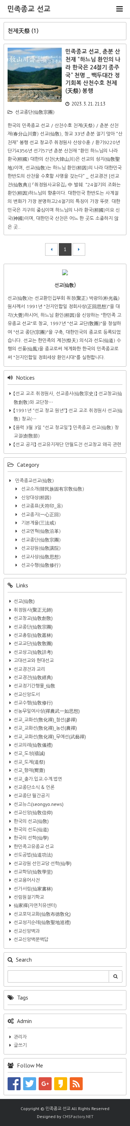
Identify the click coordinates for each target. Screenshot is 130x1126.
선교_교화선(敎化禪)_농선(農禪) (45, 728)
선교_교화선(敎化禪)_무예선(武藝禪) (50, 737)
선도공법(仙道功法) (33, 855)
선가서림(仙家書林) (33, 889)
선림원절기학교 (29, 897)
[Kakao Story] (60, 1083)
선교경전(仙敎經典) (33, 677)
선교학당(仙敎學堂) (33, 872)
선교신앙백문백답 (31, 939)
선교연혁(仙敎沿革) (40, 531)
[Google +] (45, 1083)
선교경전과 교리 (29, 669)
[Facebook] (14, 1083)
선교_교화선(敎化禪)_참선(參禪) (45, 720)
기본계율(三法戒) (38, 523)
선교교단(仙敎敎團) (33, 643)
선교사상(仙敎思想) (40, 557)
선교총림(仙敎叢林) (33, 635)
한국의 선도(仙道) (31, 830)
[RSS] (76, 1083)
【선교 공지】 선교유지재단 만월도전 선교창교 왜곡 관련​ (67, 444)
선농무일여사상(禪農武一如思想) (47, 711)
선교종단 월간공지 (31, 796)
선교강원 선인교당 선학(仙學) (43, 863)
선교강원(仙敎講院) (40, 548)
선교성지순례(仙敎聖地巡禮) (42, 922)
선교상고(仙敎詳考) (33, 652)
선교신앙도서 (27, 694)
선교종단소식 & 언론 (34, 787)
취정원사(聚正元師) (33, 610)
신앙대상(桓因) (35, 497)
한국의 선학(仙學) (31, 838)
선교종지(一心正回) (40, 514)
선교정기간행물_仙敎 (34, 686)
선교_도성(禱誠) (29, 753)
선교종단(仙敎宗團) (35, 112)
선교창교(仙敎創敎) (33, 618)
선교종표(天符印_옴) (41, 506)
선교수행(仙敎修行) (40, 565)
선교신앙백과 (27, 931)
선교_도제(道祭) (29, 762)
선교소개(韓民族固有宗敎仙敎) (52, 489)
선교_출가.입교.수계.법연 (38, 779)
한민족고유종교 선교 (34, 847)
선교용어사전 (27, 880)
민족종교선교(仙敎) (34, 480)
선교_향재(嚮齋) (29, 770)
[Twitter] (29, 1083)
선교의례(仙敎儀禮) (33, 745)
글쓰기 (20, 1045)
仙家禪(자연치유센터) (35, 905)
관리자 (20, 1037)
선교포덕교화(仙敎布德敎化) (42, 914)
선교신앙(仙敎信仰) (33, 813)
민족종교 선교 (29, 9)
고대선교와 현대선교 (34, 660)
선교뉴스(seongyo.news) (39, 804)
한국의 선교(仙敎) (31, 821)
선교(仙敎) (24, 601)
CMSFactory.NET (78, 1116)
